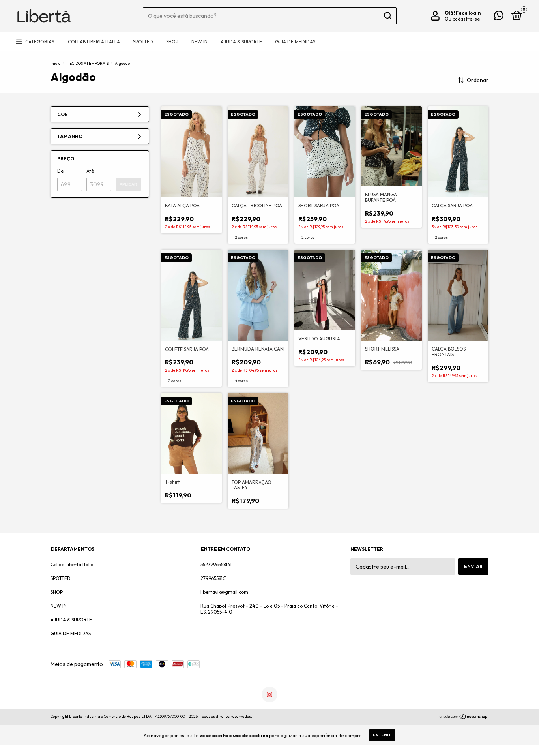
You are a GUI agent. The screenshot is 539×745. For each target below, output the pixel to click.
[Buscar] (387, 16)
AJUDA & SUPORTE (241, 42)
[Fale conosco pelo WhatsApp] (498, 17)
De (60, 171)
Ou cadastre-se (462, 19)
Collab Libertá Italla (94, 42)
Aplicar (128, 184)
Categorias (39, 42)
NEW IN (199, 42)
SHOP (172, 42)
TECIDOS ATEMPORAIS (88, 63)
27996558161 (213, 578)
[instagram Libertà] (269, 694)
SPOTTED (143, 42)
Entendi (382, 734)
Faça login (468, 13)
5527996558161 (216, 564)
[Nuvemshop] (463, 717)
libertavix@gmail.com (224, 592)
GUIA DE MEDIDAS (295, 42)
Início (55, 63)
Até (90, 171)
